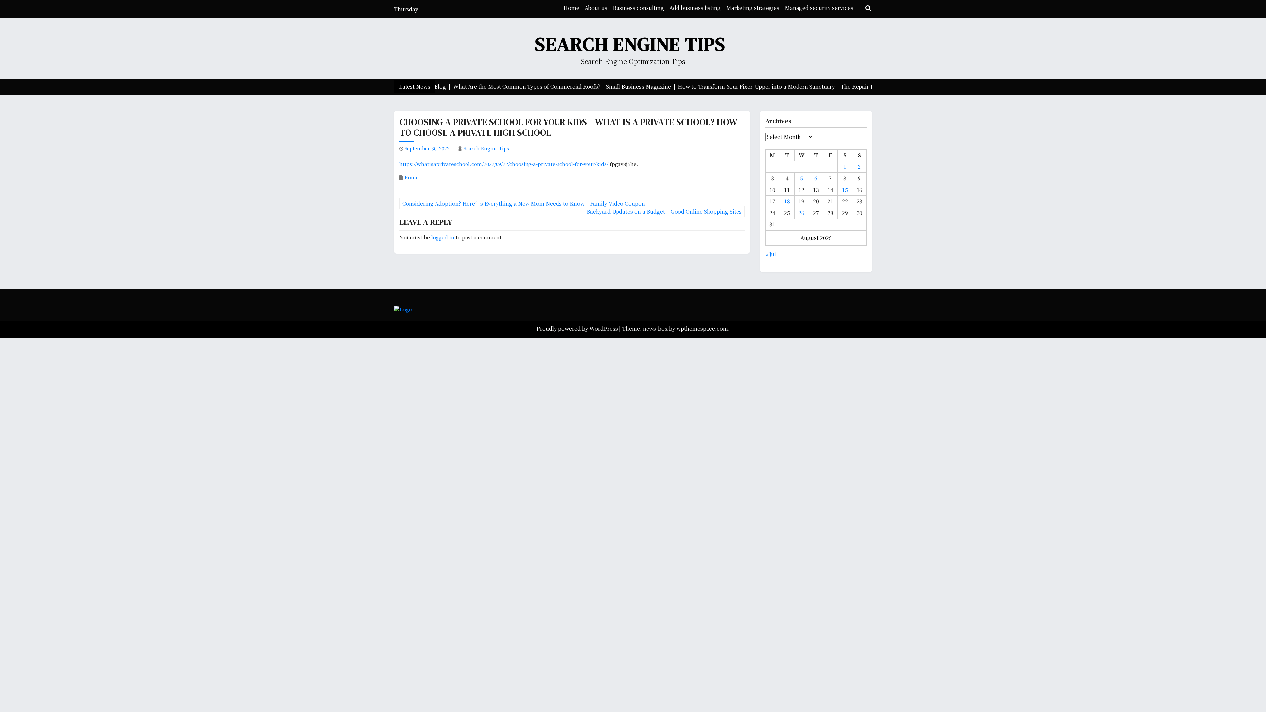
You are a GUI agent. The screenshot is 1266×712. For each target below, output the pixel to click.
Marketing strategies (752, 8)
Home (571, 8)
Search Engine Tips (630, 44)
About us (596, 8)
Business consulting (638, 8)
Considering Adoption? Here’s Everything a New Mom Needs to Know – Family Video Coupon (523, 203)
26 (801, 213)
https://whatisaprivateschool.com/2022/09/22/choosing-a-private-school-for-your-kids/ (503, 164)
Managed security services (819, 8)
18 (787, 201)
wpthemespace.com (702, 328)
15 (845, 189)
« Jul (770, 254)
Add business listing (695, 8)
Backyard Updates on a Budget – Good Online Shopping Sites (664, 211)
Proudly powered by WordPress (577, 328)
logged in (442, 237)
